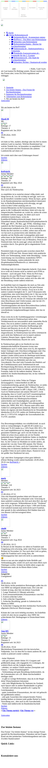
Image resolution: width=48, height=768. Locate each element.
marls (3, 478)
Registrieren (24, 69)
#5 (2, 581)
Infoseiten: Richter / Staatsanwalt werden (30, 62)
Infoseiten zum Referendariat (25, 42)
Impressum (8, 765)
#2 (2, 185)
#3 (2, 492)
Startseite (9, 87)
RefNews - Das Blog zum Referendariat (29, 39)
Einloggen (7, 69)
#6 (2, 645)
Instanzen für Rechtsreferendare (19, 94)
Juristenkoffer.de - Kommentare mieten (29, 37)
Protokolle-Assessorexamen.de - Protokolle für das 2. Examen (25, 54)
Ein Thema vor (27, 710)
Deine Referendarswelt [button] (18, 35)
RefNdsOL (5, 171)
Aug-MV (5, 631)
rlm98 (3, 528)
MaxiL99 (5, 119)
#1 (2, 133)
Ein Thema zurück (11, 710)
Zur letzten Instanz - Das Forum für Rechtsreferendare (20, 91)
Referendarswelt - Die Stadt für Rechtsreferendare (25, 59)
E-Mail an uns (9, 760)
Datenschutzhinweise (26, 760)
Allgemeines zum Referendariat (19, 96)
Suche (11, 33)
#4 (2, 542)
